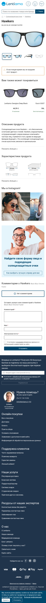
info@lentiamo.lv (23, 402)
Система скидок (8, 487)
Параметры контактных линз (13, 511)
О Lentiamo (6, 531)
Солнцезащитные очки (14, 16)
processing (20, 342)
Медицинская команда (11, 538)
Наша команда (7, 534)
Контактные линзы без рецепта (14, 507)
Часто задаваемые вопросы (13, 453)
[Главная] (2, 16)
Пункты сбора (7, 429)
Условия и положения (10, 433)
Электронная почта (11, 334)
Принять (6, 600)
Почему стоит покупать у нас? (13, 545)
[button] (7, 56)
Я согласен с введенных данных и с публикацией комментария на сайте (21, 343)
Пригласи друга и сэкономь (12, 495)
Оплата (4, 425)
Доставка (5, 422)
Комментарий (9, 309)
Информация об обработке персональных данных (21, 440)
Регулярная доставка (10, 476)
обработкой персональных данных (25, 377)
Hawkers (28, 16)
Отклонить (17, 600)
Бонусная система (9, 480)
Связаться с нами (9, 549)
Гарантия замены (8, 460)
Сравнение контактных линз (13, 518)
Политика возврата (9, 456)
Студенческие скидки (10, 491)
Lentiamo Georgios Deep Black (15, 103)
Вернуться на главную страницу (20, 583)
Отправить (23, 348)
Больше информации (33, 597)
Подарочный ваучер (9, 484)
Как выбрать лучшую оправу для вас (23, 273)
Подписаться (23, 383)
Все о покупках (7, 418)
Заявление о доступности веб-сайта (16, 437)
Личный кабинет (8, 464)
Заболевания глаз (9, 515)
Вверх (34, 583)
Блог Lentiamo (7, 542)
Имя (6, 325)
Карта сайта (6, 553)
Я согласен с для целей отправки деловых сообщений (22, 378)
